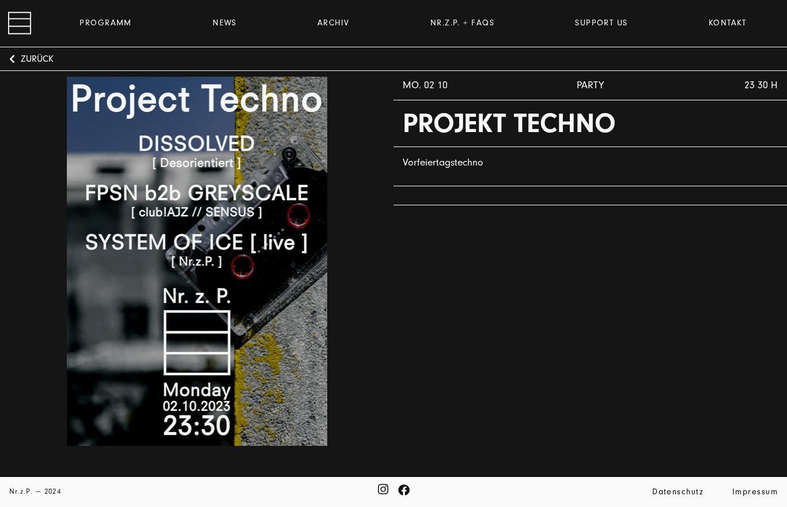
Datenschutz (677, 492)
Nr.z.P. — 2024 (35, 491)
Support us (601, 23)
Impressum (755, 492)
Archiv (333, 23)
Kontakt (728, 23)
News (225, 23)
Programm (106, 23)
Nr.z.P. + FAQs (462, 23)
